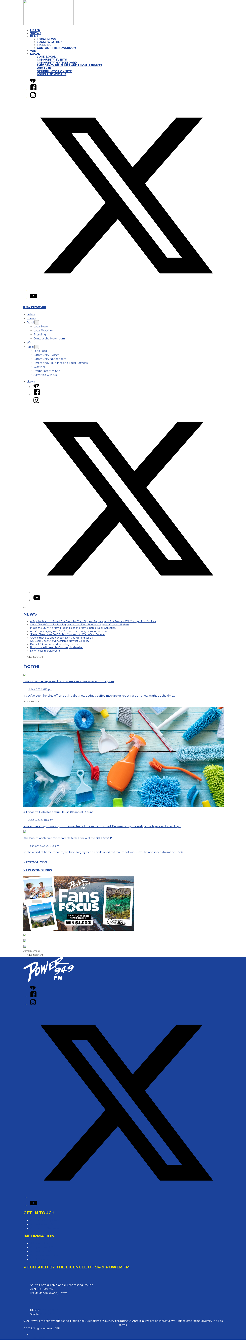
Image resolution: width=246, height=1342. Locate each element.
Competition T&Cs (42, 1247)
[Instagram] (33, 97)
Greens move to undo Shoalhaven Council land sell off (61, 637)
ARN (33, 1334)
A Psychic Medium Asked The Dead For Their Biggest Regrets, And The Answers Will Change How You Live (93, 621)
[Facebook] (33, 89)
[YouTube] (33, 298)
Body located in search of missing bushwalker (56, 647)
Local (35, 53)
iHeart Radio (37, 1337)
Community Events (52, 59)
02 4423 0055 (49, 1310)
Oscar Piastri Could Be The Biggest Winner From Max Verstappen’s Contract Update (79, 624)
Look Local (46, 56)
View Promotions (37, 870)
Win (33, 50)
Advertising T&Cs (41, 1251)
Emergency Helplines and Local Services (69, 65)
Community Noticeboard (57, 62)
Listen (35, 30)
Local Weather (49, 42)
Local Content (39, 1259)
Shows (35, 33)
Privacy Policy (39, 1243)
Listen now (32, 307)
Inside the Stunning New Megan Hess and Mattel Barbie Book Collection (73, 627)
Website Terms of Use (44, 1255)
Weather (44, 68)
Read (34, 36)
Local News (46, 39)
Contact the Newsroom (56, 48)
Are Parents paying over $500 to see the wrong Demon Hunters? (68, 631)
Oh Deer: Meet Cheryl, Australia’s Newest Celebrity (59, 640)
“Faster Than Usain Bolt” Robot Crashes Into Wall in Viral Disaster (67, 634)
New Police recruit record (45, 650)
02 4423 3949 (49, 1314)
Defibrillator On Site (54, 71)
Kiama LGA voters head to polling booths (54, 644)
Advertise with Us (51, 74)
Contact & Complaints (44, 1220)
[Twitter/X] (126, 290)
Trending (44, 45)
